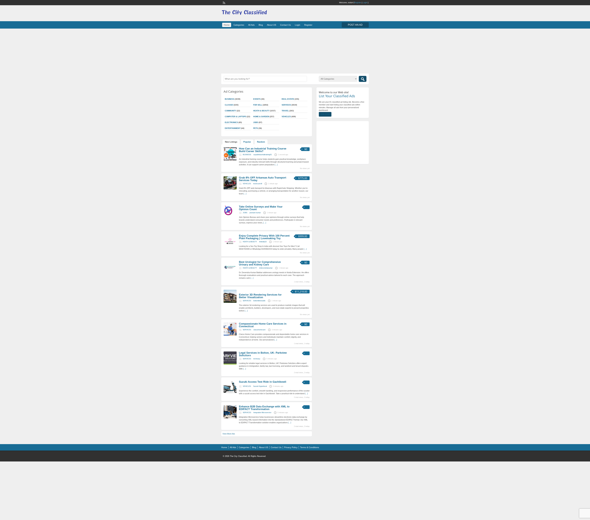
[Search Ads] (362, 79)
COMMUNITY (230, 111)
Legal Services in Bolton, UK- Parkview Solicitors (263, 354)
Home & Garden (261, 117)
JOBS (255, 122)
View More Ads (228, 434)
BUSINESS (229, 99)
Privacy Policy (290, 447)
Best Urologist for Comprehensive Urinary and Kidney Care (260, 263)
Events (257, 99)
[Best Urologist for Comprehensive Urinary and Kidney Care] (230, 273)
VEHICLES (286, 117)
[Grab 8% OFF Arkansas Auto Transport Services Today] (230, 189)
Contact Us (285, 25)
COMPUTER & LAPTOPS (235, 117)
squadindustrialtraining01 (262, 154)
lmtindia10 (263, 242)
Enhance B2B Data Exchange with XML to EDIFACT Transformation (264, 408)
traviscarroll (257, 183)
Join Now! (325, 114)
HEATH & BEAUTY (261, 111)
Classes (229, 105)
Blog (261, 25)
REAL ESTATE (288, 99)
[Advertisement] (295, 50)
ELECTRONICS (231, 122)
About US (271, 25)
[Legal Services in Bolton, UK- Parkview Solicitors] (230, 364)
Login (365, 3)
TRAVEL (285, 111)
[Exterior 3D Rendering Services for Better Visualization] (230, 302)
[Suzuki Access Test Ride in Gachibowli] (230, 393)
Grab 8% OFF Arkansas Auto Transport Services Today (262, 179)
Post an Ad (355, 25)
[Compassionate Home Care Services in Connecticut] (230, 335)
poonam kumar (255, 213)
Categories (239, 25)
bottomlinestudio (259, 301)
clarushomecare (259, 330)
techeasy (256, 359)
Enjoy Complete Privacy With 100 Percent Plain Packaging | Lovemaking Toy (264, 237)
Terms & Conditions (309, 447)
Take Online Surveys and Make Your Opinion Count (261, 208)
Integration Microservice (262, 412)
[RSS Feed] (223, 2)
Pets (255, 128)
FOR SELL (257, 105)
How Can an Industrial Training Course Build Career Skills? (262, 150)
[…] (276, 165)
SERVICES (286, 105)
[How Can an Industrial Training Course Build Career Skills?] (230, 160)
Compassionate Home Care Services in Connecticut (262, 325)
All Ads (251, 25)
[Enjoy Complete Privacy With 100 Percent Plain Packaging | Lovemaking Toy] (230, 247)
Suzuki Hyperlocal (260, 386)
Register (357, 3)
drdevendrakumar (266, 268)
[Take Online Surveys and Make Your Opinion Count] (228, 215)
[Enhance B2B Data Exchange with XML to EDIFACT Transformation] (230, 418)
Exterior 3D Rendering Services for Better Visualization (260, 296)
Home (227, 25)
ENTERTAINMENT (232, 128)
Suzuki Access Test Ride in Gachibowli (262, 381)
